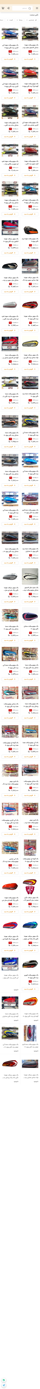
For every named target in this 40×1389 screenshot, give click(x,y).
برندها (20, 20)
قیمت (11, 20)
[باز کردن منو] (36, 8)
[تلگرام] (4, 1385)
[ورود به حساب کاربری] (8, 8)
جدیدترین (31, 20)
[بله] (4, 1380)
